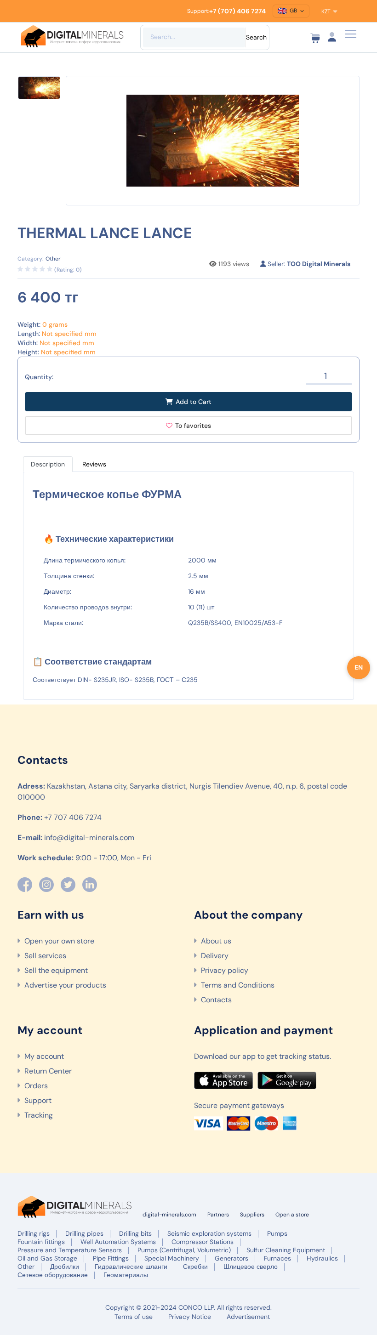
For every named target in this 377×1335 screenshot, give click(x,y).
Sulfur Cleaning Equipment (285, 1250)
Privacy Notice (189, 1316)
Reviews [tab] (94, 464)
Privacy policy (224, 970)
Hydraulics (322, 1258)
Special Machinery (171, 1258)
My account (44, 1056)
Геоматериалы (125, 1274)
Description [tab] (48, 464)
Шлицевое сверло (250, 1266)
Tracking (38, 1115)
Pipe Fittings (111, 1258)
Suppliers (252, 1214)
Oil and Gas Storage (47, 1258)
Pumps (277, 1233)
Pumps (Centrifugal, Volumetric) (184, 1250)
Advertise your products (65, 985)
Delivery (214, 955)
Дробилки (64, 1266)
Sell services (45, 955)
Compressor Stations (202, 1241)
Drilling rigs (33, 1233)
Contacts (216, 1000)
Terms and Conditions (237, 985)
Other (25, 1266)
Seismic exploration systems (209, 1233)
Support (37, 1100)
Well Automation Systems (118, 1241)
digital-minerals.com (169, 1214)
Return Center (48, 1071)
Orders (36, 1086)
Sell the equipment (56, 970)
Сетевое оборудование (52, 1274)
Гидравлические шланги (131, 1266)
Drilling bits (135, 1233)
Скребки (195, 1266)
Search (256, 37)
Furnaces (277, 1258)
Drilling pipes (84, 1233)
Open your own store (59, 941)
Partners (218, 1214)
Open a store (292, 1214)
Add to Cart (193, 402)
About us (216, 941)
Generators (231, 1258)
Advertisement (248, 1316)
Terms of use (133, 1316)
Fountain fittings (41, 1241)
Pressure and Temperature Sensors (69, 1250)
